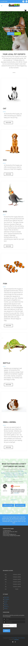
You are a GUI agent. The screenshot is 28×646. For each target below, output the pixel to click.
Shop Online (10, 33)
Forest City (14, 473)
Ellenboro (16, 475)
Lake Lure (21, 473)
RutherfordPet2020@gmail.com (9, 534)
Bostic (10, 475)
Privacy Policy (14, 637)
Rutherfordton (5, 473)
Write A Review (20, 505)
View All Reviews (8, 505)
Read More (8, 122)
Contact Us (18, 33)
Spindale (20, 471)
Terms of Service (21, 637)
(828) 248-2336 (6, 533)
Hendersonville (8, 477)
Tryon (15, 477)
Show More (16, 493)
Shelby (21, 475)
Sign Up (6, 630)
